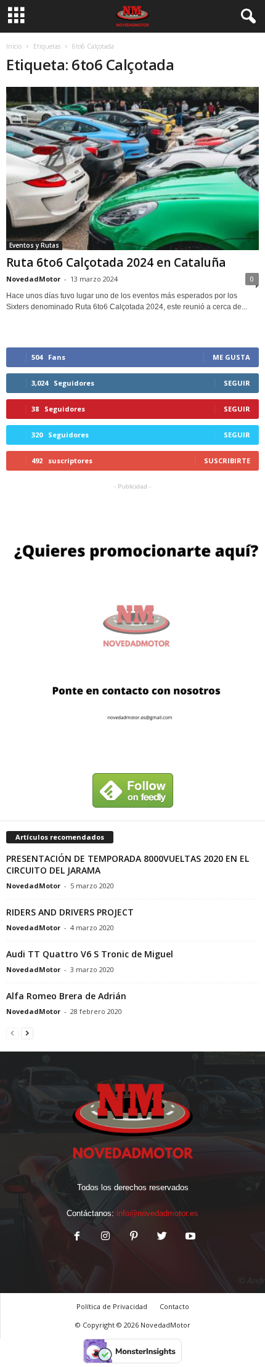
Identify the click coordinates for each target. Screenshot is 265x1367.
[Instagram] (105, 1237)
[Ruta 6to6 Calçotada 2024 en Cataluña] (132, 168)
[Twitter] (162, 1237)
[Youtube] (189, 1237)
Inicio (14, 46)
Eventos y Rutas (34, 245)
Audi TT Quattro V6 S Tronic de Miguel (89, 954)
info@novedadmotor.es (157, 1213)
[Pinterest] (134, 1237)
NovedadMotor (33, 278)
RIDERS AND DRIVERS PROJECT (70, 912)
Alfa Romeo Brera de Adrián (66, 996)
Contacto (174, 1306)
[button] (245, 16)
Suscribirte (227, 460)
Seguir (237, 382)
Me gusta (231, 357)
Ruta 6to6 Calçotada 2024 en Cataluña (116, 262)
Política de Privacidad (111, 1306)
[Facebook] (77, 1237)
